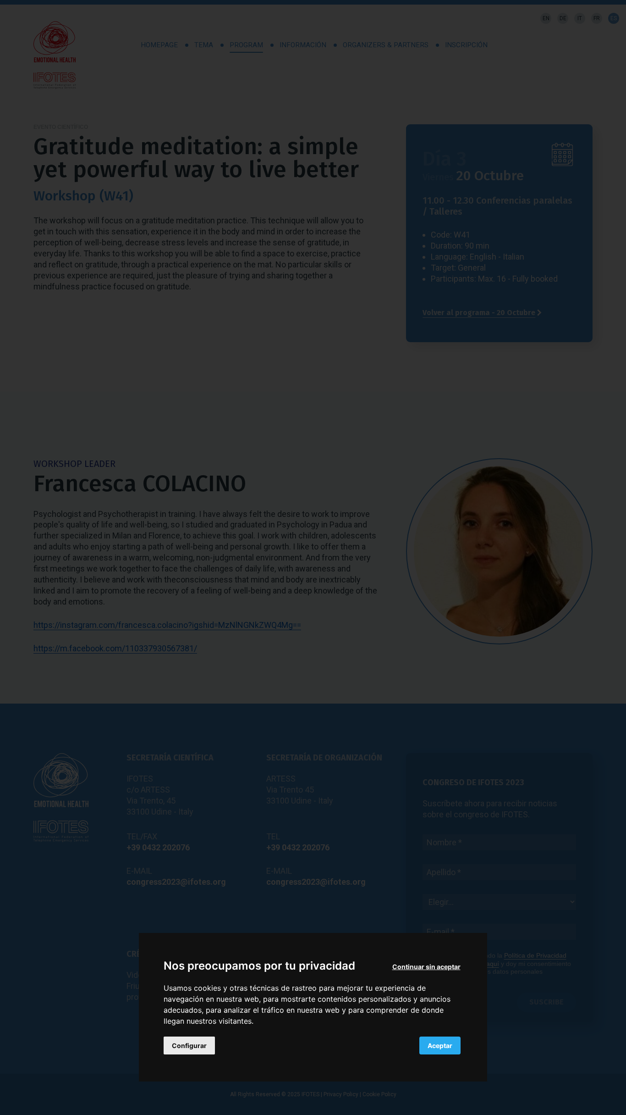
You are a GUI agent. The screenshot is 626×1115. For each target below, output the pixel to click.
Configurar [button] (189, 1046)
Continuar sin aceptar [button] (426, 967)
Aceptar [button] (440, 1046)
